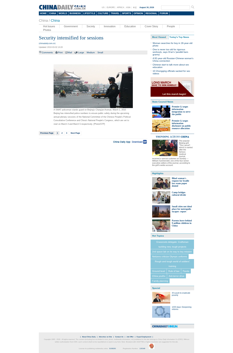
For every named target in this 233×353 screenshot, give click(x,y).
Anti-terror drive (176, 276)
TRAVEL (115, 13)
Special (156, 288)
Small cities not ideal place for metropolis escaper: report (182, 209)
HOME (43, 13)
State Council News (162, 101)
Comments (47, 52)
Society (91, 26)
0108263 (112, 348)
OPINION (138, 13)
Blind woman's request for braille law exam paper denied (180, 182)
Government (71, 26)
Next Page (75, 133)
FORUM (164, 13)
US (103, 7)
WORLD (63, 13)
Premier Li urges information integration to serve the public (181, 111)
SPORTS (126, 13)
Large (81, 52)
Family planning (160, 281)
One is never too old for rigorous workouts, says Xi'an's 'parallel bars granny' (170, 52)
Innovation (110, 26)
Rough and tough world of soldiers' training (172, 263)
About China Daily (89, 337)
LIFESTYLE (89, 13)
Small (100, 52)
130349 (142, 348)
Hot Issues (49, 26)
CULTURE (103, 13)
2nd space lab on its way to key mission (172, 251)
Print (60, 52)
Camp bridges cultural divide (179, 193)
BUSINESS (75, 13)
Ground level (158, 271)
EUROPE (111, 7)
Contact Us (119, 337)
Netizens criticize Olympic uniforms (169, 256)
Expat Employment (144, 337)
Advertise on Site (105, 337)
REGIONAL (151, 13)
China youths (158, 276)
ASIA (128, 7)
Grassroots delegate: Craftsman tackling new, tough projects (172, 244)
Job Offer (130, 337)
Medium (91, 52)
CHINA (52, 13)
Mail (70, 52)
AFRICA (120, 7)
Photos (47, 30)
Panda (186, 271)
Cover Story (151, 26)
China (55, 20)
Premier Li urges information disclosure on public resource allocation (181, 125)
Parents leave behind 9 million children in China (182, 223)
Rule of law (173, 271)
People (171, 26)
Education (130, 26)
